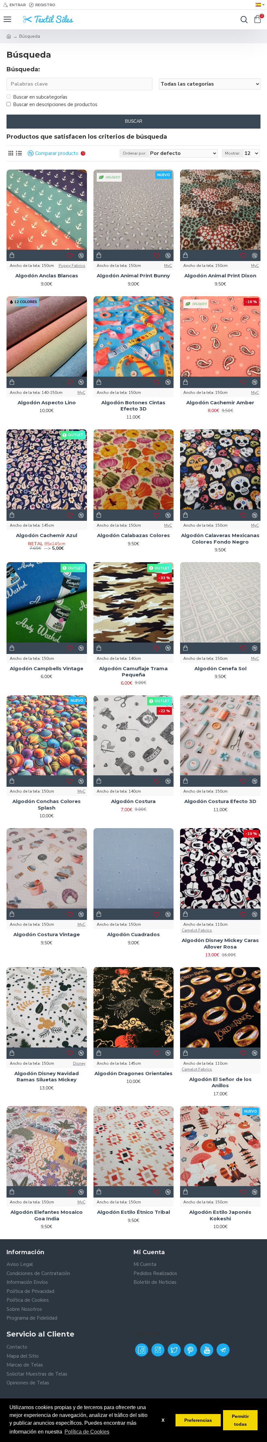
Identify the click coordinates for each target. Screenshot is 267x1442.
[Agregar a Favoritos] (70, 781)
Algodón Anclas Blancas (46, 275)
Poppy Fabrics (72, 265)
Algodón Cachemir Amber (220, 402)
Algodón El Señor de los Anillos (220, 1082)
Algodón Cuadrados (133, 934)
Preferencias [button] (198, 1420)
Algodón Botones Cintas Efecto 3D (133, 405)
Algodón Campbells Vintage (46, 668)
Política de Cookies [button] (86, 1432)
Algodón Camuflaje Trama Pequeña (133, 671)
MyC (168, 265)
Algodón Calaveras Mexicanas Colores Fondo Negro (220, 538)
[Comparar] (81, 781)
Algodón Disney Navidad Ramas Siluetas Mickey (46, 1076)
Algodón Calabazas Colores (133, 535)
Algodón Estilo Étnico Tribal (133, 1212)
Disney (79, 1063)
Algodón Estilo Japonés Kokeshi (220, 1215)
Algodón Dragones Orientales (133, 1073)
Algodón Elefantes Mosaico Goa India (46, 1215)
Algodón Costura (133, 801)
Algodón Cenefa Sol (220, 668)
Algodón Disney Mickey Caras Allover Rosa (220, 943)
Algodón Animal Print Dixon (220, 275)
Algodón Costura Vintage (46, 934)
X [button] (163, 1420)
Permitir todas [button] (240, 1420)
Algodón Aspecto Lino (47, 402)
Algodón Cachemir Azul (46, 535)
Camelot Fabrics (197, 930)
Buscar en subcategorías (40, 97)
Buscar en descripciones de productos (55, 104)
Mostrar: (232, 153)
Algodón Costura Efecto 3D (220, 801)
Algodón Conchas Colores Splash (46, 804)
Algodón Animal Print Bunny (133, 275)
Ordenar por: (134, 153)
